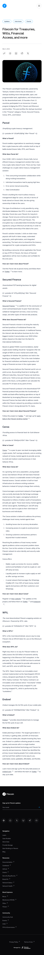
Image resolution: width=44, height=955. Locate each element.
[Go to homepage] (4, 6)
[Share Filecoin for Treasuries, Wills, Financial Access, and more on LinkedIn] (16, 53)
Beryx (4, 896)
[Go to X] (17, 820)
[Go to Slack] (4, 820)
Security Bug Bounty (8, 876)
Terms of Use (28, 942)
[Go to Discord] (10, 820)
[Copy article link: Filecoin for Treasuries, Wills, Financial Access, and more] (4, 53)
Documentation (7, 862)
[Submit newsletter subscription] (39, 807)
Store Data (5, 842)
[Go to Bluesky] (23, 820)
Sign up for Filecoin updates (11, 803)
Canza (4, 450)
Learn (4, 835)
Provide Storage (7, 845)
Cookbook (5, 865)
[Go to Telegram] (30, 820)
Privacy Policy (13, 942)
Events (4, 920)
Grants (4, 872)
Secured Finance (8, 306)
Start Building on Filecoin (10, 848)
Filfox (4, 903)
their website (16, 599)
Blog (3, 852)
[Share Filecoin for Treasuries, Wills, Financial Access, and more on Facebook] (10, 53)
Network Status (7, 883)
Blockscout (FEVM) (8, 900)
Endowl (5, 720)
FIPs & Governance (8, 927)
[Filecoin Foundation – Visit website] (26, 947)
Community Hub (7, 917)
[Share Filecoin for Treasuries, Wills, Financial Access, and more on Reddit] (22, 53)
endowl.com (6, 772)
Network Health (7, 886)
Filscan (4, 907)
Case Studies (6, 838)
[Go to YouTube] (36, 820)
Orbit (4, 924)
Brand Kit (5, 879)
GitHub (4, 869)
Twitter (7, 271)
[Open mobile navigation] (39, 5)
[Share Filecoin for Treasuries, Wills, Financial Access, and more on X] (28, 53)
